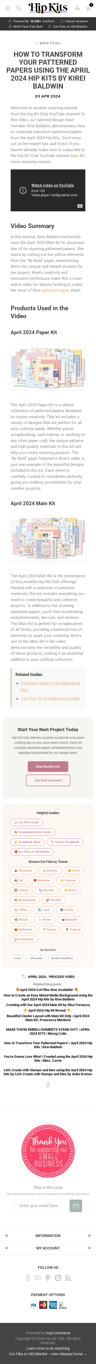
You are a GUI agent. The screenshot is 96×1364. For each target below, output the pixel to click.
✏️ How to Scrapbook (65, 842)
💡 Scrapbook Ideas (27, 842)
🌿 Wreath (21, 919)
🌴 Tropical (73, 929)
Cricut (17, 958)
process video (62, 977)
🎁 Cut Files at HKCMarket (32, 852)
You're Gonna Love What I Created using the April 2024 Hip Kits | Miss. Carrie (48, 1059)
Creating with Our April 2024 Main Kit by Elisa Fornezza (48, 1005)
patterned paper (55, 290)
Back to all (50, 43)
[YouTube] (38, 1278)
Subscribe (76, 1206)
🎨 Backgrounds (25, 900)
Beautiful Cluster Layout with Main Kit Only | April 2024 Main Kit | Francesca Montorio (48, 1018)
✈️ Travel (43, 910)
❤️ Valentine (41, 880)
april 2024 (37, 977)
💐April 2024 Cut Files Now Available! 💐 (47, 990)
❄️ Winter (44, 919)
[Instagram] (58, 1278)
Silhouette (36, 958)
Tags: (25, 977)
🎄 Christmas (23, 870)
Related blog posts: (47, 984)
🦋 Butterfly (69, 919)
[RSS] (68, 1278)
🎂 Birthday (50, 870)
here (75, 155)
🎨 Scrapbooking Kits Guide (32, 832)
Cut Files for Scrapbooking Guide (50, 698)
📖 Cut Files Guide (26, 822)
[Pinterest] (48, 1278)
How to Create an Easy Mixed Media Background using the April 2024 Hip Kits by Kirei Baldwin (48, 997)
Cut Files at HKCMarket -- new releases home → (48, 1354)
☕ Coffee (20, 910)
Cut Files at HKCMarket (70, 26)
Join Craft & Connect (48, 780)
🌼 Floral (73, 870)
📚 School (66, 910)
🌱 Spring (48, 929)
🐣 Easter (70, 890)
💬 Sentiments (24, 939)
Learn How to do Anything (48, 1348)
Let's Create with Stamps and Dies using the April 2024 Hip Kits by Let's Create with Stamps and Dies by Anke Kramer (48, 1072)
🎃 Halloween (23, 929)
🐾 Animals (46, 890)
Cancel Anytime (76, 21)
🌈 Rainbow (53, 900)
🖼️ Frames (21, 890)
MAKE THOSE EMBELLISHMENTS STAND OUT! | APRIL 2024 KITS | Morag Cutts (48, 1031)
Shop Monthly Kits (48, 766)
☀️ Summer (68, 880)
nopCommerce (58, 1333)
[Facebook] (27, 1278)
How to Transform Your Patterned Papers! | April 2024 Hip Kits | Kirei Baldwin (48, 1045)
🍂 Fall (18, 880)
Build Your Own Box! (28, 26)
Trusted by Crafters (34, 21)
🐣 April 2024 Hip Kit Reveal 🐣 (47, 1010)
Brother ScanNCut (62, 958)
